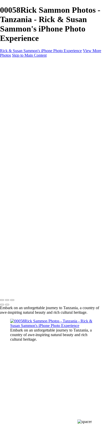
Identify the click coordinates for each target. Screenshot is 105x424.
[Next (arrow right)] (7, 304)
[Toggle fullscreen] (7, 300)
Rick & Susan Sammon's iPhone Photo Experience (41, 51)
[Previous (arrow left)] (2, 304)
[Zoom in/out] (12, 300)
